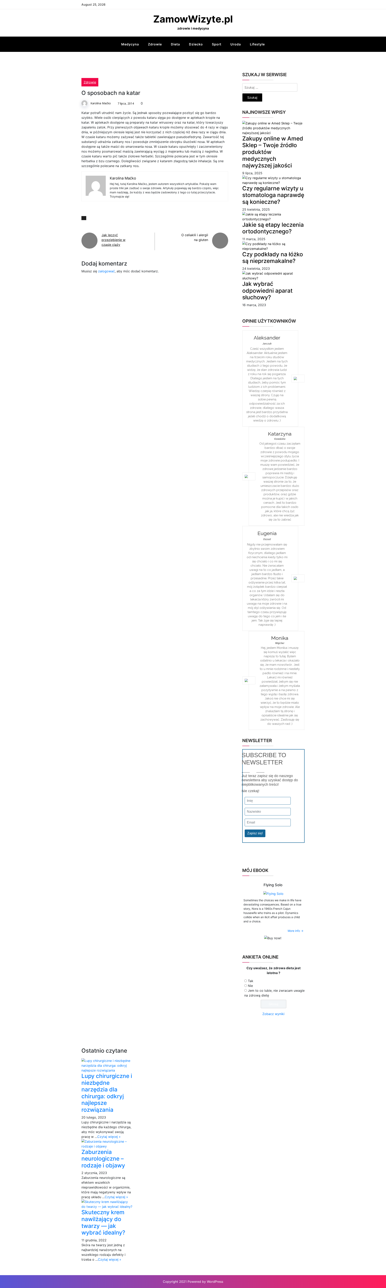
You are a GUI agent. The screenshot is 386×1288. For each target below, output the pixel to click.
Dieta (175, 44)
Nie (250, 986)
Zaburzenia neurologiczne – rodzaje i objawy (103, 1159)
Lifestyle (257, 44)
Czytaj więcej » (109, 1137)
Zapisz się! (255, 833)
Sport (216, 44)
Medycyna (130, 44)
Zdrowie (155, 44)
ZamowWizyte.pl (193, 19)
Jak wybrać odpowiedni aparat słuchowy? (267, 290)
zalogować (106, 271)
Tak (250, 981)
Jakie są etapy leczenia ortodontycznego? (273, 228)
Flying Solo (273, 885)
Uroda (235, 44)
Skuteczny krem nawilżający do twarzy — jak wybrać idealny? (103, 1222)
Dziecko (196, 44)
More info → (295, 930)
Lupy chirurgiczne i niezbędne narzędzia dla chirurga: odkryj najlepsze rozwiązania (106, 1093)
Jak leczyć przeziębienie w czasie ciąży (113, 240)
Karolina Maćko (100, 103)
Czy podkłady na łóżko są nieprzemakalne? (272, 258)
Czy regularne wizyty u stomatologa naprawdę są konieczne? (273, 195)
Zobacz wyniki (273, 1014)
